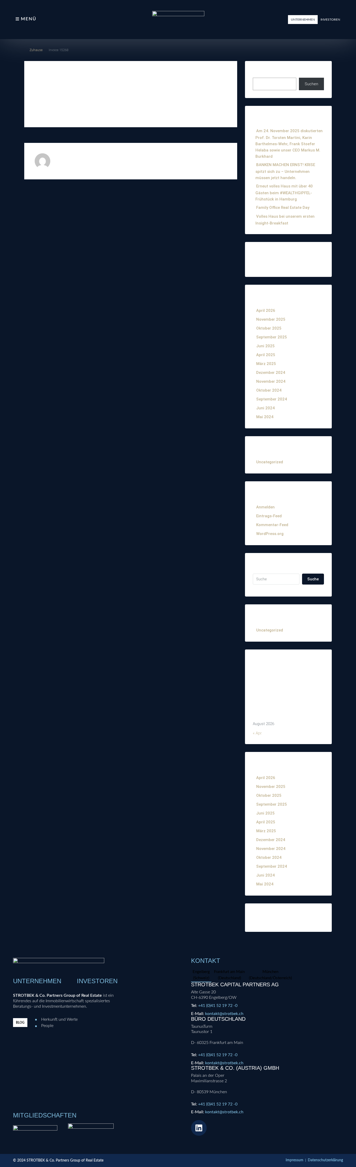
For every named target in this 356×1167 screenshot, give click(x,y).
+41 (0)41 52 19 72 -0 (217, 1006)
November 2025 (270, 319)
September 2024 (271, 399)
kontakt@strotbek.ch (224, 1014)
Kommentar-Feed (272, 524)
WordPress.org (270, 533)
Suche (313, 579)
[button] (303, 19)
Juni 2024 (265, 408)
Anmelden (265, 507)
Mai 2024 (264, 417)
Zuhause (35, 50)
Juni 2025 (265, 346)
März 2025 (266, 363)
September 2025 (271, 337)
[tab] (201, 975)
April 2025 (265, 354)
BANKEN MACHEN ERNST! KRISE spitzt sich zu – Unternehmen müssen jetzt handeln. (285, 171)
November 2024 (270, 381)
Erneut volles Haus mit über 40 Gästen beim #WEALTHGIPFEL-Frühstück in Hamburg (284, 193)
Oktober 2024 (268, 390)
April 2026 (265, 310)
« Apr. (257, 733)
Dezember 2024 (270, 372)
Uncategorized (269, 462)
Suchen (260, 72)
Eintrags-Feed (269, 516)
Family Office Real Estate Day (282, 207)
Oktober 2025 (268, 328)
